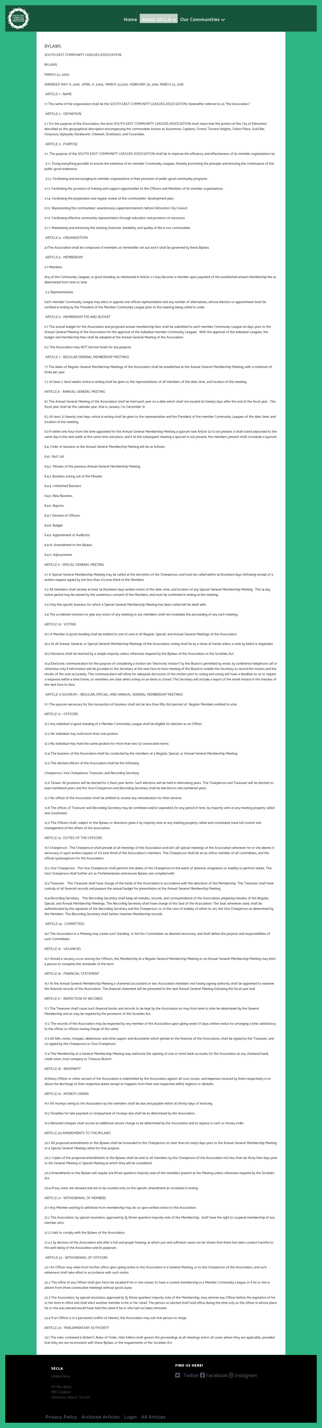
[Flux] (18, 16)
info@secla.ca (60, 1376)
